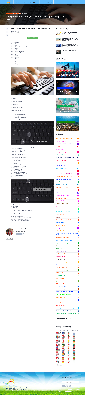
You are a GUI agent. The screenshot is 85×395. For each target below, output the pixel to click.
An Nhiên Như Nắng (67, 230)
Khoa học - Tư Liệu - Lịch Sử (67, 203)
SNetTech (26, 389)
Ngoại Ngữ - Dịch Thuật (67, 184)
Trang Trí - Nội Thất (67, 201)
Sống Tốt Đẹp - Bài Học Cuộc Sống (67, 144)
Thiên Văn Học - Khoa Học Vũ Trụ (64, 88)
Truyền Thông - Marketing (67, 243)
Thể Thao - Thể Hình (67, 165)
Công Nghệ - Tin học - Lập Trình (14, 13)
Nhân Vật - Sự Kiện (67, 228)
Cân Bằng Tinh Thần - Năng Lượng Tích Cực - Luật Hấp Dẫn (67, 234)
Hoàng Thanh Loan (22, 229)
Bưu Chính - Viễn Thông (67, 262)
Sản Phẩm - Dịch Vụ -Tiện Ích (67, 182)
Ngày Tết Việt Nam (67, 305)
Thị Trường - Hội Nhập (67, 286)
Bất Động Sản (67, 245)
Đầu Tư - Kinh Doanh (67, 278)
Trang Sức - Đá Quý (67, 222)
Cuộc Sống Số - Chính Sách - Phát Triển (67, 292)
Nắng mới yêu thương (23, 387)
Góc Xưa (67, 217)
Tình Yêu (67, 190)
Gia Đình (67, 146)
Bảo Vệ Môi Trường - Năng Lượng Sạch (66, 122)
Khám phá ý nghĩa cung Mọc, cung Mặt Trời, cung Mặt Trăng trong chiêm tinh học (70, 46)
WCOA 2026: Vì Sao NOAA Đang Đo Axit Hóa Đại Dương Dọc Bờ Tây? (67, 127)
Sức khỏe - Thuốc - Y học (46, 2)
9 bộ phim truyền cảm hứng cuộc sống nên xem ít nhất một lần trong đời (70, 39)
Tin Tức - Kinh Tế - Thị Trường (63, 70)
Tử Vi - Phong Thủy (67, 192)
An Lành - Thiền (67, 154)
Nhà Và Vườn (67, 248)
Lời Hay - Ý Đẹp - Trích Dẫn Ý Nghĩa (67, 173)
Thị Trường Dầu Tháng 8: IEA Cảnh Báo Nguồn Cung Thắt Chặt (67, 75)
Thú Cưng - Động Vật (67, 251)
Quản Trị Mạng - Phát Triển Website (67, 240)
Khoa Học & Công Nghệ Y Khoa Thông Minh (65, 106)
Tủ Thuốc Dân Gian (67, 275)
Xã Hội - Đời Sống (67, 273)
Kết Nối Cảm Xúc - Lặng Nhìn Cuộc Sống (67, 157)
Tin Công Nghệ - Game (67, 302)
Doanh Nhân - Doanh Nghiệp (67, 237)
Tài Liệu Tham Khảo (67, 259)
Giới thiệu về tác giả (20, 231)
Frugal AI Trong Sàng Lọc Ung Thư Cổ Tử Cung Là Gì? (66, 110)
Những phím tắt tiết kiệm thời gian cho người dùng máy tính (30, 29)
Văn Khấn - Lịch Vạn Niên (67, 267)
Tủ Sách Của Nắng (67, 214)
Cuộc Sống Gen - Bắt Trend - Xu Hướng (67, 308)
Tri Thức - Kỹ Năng (67, 149)
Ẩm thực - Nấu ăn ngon (67, 198)
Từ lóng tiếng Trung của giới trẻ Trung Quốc (69, 33)
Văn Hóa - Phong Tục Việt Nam (67, 195)
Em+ (67, 206)
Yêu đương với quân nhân (69, 50)
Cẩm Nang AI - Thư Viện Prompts (67, 311)
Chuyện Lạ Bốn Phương (67, 297)
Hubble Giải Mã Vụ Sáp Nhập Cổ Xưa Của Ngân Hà (67, 92)
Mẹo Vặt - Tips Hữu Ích (67, 163)
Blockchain (67, 264)
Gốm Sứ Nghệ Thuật (67, 289)
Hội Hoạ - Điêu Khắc (67, 225)
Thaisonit (22, 389)
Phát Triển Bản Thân (67, 256)
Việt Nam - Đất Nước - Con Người (67, 220)
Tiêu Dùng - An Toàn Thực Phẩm (67, 294)
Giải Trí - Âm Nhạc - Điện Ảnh (67, 168)
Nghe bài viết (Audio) (33, 37)
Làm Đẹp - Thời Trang (67, 152)
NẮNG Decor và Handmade (67, 283)
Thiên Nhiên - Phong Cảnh (67, 209)
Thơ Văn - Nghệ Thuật (67, 160)
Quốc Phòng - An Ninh (67, 281)
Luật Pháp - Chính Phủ (67, 254)
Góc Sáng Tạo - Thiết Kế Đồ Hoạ (67, 179)
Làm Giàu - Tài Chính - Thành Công (67, 176)
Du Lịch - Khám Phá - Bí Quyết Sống (30, 2)
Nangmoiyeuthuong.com (10, 388)
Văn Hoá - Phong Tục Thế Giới (67, 211)
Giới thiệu (17, 2)
